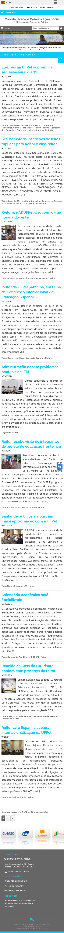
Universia (30, 586)
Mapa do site (46, 7)
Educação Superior (35, 358)
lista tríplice (27, 128)
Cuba (21, 358)
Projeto (33, 507)
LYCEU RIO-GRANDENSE (15, 881)
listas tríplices (8, 203)
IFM (9, 433)
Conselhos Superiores (42, 201)
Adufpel (11, 278)
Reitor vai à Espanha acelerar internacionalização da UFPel (26, 730)
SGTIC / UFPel (41, 928)
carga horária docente (27, 278)
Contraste (31, 7)
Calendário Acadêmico (18, 657)
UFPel (31, 203)
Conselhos (36, 125)
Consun (17, 128)
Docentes (44, 278)
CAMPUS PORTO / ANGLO (19, 859)
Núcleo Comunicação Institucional (19, 900)
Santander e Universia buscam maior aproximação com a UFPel (29, 518)
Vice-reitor (34, 130)
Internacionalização (16, 797)
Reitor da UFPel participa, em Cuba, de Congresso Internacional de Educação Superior (31, 291)
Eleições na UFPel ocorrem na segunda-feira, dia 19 (27, 69)
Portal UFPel (11, 12)
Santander (19, 586)
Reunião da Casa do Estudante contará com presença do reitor (28, 668)
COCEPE (35, 657)
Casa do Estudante (16, 716)
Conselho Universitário (18, 125)
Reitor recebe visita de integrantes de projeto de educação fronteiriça (31, 444)
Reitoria (45, 128)
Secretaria (9, 906)
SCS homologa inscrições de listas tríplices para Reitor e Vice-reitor (30, 141)
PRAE (30, 716)
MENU (7, 28)
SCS (25, 203)
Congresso (12, 358)
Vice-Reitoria (46, 130)
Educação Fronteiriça (17, 507)
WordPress (36, 926)
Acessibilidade (15, 7)
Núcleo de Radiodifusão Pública (18, 903)
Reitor (37, 128)
